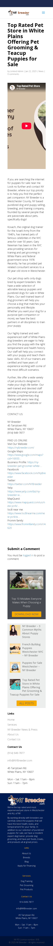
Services (12, 724)
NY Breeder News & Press (22, 729)
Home (11, 719)
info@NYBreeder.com (19, 760)
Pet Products (26, 889)
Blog (27, 861)
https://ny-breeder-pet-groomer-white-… (24, 464)
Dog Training (26, 881)
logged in (28, 555)
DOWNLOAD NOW (26, 614)
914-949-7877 (27, 901)
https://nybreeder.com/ (20, 447)
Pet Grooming (26, 885)
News (41, 71)
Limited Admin (16, 71)
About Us (13, 734)
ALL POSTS (26, 703)
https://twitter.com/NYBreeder (24, 484)
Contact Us (13, 739)
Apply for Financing (26, 865)
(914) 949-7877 (16, 753)
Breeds (26, 857)
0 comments (13, 74)
